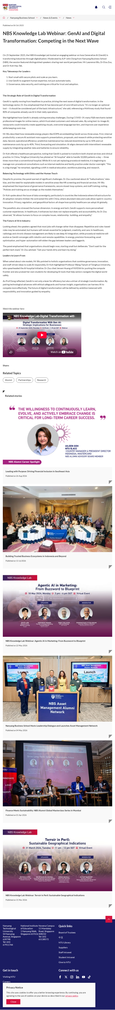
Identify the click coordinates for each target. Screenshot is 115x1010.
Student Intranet (67, 957)
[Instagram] (71, 977)
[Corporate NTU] (4, 17)
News (68, 17)
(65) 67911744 (8, 943)
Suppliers (63, 947)
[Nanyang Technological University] (48, 7)
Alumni (8, 380)
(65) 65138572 (44, 938)
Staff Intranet (65, 952)
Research (41, 380)
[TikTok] (89, 977)
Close (13, 1001)
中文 (61, 937)
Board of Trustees (67, 932)
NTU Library (65, 942)
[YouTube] (83, 977)
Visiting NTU (9, 976)
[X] (66, 977)
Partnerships (24, 380)
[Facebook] (60, 977)
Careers (6, 981)
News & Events (50, 17)
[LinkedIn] (77, 977)
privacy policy (71, 995)
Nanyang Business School (22, 17)
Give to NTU (65, 962)
